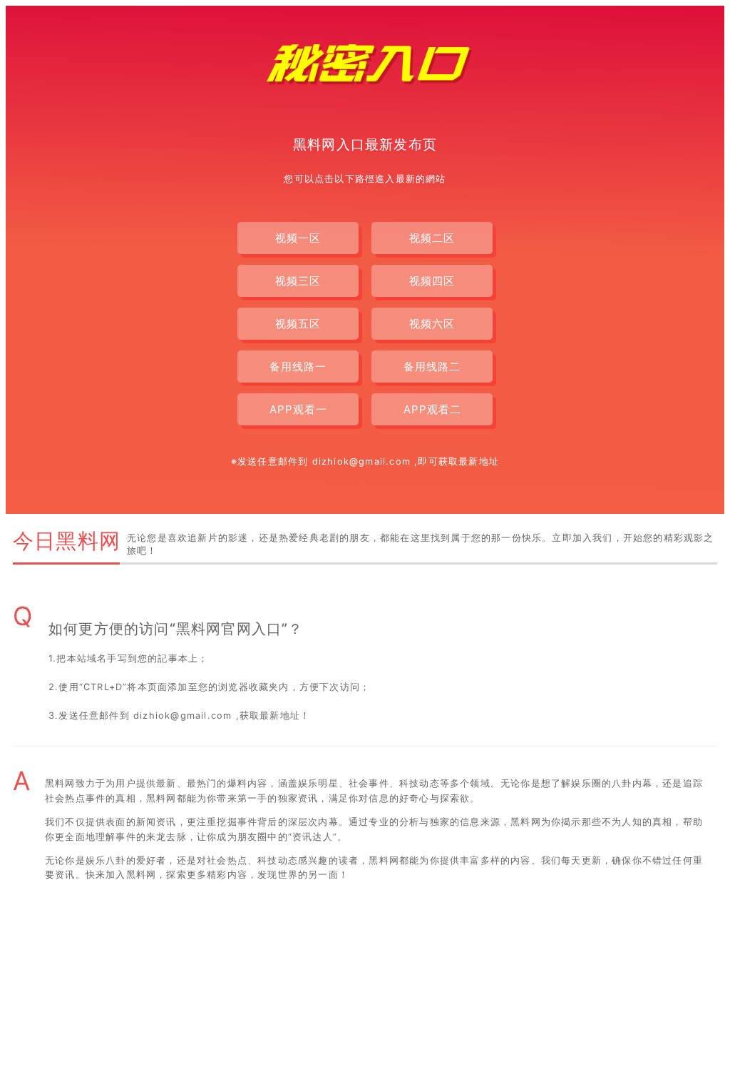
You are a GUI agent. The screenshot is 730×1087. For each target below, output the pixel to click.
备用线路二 (432, 366)
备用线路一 (298, 366)
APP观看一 (298, 409)
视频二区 (432, 238)
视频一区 (298, 238)
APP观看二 (432, 409)
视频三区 (298, 281)
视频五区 (298, 323)
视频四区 (432, 281)
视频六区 (432, 323)
